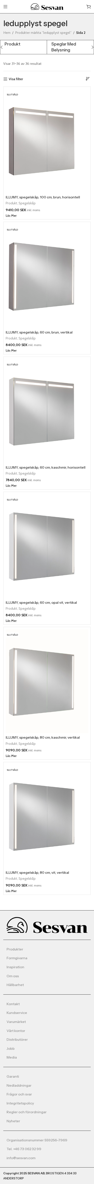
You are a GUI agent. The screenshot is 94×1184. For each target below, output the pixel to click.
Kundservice (17, 1012)
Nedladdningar (19, 1085)
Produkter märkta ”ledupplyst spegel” (43, 33)
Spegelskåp (27, 203)
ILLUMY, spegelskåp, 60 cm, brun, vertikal (39, 332)
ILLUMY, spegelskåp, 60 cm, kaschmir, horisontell (45, 467)
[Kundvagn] (88, 6)
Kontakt (13, 1004)
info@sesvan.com (21, 1158)
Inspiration (15, 967)
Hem (6, 33)
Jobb (11, 1048)
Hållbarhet (15, 985)
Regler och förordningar (27, 1112)
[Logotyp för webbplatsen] (47, 6)
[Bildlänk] (47, 925)
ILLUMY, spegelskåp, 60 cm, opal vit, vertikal (41, 602)
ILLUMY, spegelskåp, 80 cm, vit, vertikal (37, 872)
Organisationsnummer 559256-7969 (37, 1140)
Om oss (13, 976)
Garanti (13, 1076)
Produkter (15, 949)
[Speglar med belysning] (70, 47)
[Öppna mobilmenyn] (5, 6)
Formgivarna (17, 958)
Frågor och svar (19, 1094)
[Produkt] (23, 44)
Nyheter (13, 1121)
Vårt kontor (16, 1030)
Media (12, 1057)
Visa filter (16, 79)
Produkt (11, 203)
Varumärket (16, 1021)
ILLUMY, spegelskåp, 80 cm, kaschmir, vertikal (43, 737)
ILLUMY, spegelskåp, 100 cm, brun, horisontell (43, 197)
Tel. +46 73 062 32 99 (24, 1149)
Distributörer (17, 1039)
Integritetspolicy (20, 1103)
